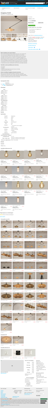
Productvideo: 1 (30, 47)
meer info (41, 38)
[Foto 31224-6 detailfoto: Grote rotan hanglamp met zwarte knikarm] (3, 39)
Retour (2, 392)
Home (2, 5)
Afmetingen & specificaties (32, 43)
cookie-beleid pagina (5, 400)
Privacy (2, 391)
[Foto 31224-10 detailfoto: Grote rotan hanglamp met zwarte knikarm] (24, 39)
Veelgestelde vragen (4, 397)
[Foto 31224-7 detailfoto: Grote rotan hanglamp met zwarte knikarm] (8, 39)
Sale (39, 5)
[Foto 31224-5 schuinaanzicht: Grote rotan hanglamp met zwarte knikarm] (24, 35)
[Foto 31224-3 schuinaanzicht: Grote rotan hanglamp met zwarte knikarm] (14, 35)
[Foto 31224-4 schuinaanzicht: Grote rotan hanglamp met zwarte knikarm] (19, 35)
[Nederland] (46, 1)
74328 (4, 85)
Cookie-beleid (3, 396)
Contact (2, 390)
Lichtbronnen (34, 5)
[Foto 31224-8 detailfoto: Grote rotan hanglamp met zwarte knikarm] (14, 39)
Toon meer (2, 141)
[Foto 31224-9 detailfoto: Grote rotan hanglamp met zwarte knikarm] (19, 39)
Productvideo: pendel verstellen (33, 49)
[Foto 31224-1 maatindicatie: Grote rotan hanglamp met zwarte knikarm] (3, 35)
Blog (43, 5)
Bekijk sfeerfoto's (3, 373)
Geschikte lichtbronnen (32, 45)
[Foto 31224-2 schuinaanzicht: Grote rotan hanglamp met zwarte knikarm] (8, 35)
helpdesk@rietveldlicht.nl (38, 35)
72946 (3, 84)
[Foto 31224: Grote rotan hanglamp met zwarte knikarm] (14, 25)
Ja (0, 216)
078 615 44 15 (15, 397)
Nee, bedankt (3, 216)
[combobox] (34, 3)
